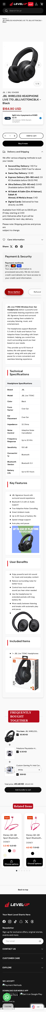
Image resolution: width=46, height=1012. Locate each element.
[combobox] (23, 10)
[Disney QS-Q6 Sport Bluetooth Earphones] (11, 823)
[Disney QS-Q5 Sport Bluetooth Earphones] (34, 823)
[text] (23, 716)
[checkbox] (17, 735)
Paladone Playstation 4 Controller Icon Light (25, 748)
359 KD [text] (23, 774)
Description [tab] (14, 292)
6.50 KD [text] (23, 752)
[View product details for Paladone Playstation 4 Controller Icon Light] (10, 753)
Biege (37, 853)
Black (9, 851)
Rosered (28, 853)
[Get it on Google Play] (31, 994)
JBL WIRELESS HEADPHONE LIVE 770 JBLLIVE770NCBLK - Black (23, 21)
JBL (4, 92)
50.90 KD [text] (24, 734)
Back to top (23, 890)
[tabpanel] (23, 499)
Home (5, 19)
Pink (14, 851)
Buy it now (23, 143)
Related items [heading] (23, 806)
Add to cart (31, 136)
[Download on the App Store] (11, 994)
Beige (5, 855)
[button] (42, 4)
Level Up (11, 1001)
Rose (5, 851)
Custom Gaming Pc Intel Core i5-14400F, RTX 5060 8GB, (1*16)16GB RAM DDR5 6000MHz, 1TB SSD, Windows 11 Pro (28, 765)
